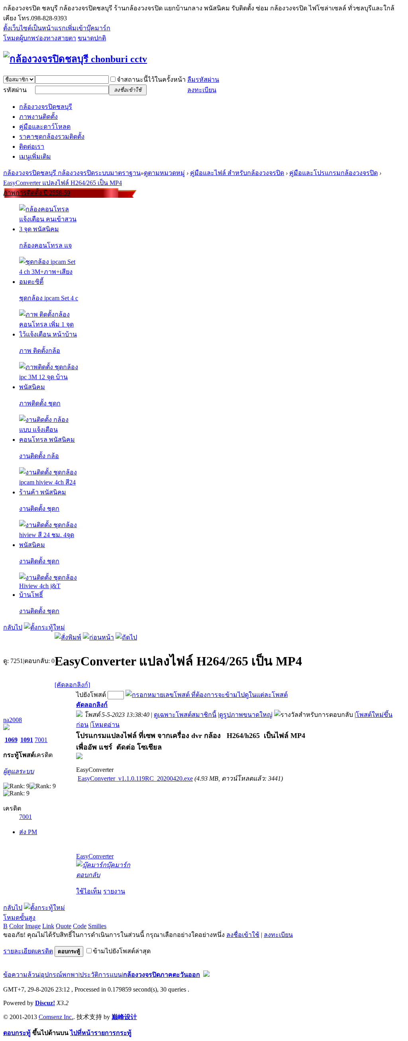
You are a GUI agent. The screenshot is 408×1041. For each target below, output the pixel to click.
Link (48, 926)
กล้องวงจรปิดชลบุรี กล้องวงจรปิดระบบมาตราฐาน (72, 172)
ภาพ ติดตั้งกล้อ (39, 350)
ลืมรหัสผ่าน (203, 79)
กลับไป (12, 627)
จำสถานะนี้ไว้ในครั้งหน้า (151, 79)
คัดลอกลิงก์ (92, 704)
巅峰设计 (124, 1016)
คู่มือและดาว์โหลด (45, 126)
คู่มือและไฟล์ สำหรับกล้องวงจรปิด (237, 172)
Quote (63, 926)
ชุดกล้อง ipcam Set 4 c (48, 298)
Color (16, 926)
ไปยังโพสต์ (91, 694)
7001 (41, 739)
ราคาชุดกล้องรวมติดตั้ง (51, 136)
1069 (11, 739)
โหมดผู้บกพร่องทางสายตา (39, 38)
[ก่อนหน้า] (98, 637)
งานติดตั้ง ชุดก (39, 508)
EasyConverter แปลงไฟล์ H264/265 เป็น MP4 (62, 182)
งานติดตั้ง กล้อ (39, 456)
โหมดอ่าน (105, 724)
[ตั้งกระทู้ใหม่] (44, 627)
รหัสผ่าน (15, 90)
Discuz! (45, 1003)
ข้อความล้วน (21, 974)
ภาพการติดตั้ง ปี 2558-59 (36, 192)
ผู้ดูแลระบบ (18, 771)
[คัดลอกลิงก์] (72, 684)
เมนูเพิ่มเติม (35, 156)
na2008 (12, 719)
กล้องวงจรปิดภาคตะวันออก (161, 974)
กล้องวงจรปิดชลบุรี (45, 106)
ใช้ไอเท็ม (89, 891)
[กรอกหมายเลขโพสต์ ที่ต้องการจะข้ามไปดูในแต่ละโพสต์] (207, 694)
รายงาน (114, 891)
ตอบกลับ (88, 875)
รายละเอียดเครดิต (28, 951)
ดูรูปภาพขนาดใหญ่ (246, 714)
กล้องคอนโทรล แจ (45, 245)
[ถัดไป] (126, 637)
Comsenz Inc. (56, 1016)
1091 (26, 739)
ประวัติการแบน (101, 974)
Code (79, 926)
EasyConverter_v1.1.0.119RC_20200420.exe (135, 778)
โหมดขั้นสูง (19, 917)
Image (33, 926)
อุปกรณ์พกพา (59, 974)
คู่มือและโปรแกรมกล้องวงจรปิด (333, 172)
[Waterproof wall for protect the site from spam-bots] (206, 974)
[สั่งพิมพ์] (68, 637)
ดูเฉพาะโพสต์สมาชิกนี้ (185, 714)
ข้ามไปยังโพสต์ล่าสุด (122, 951)
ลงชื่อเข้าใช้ (242, 934)
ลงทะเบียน (201, 90)
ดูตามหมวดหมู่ (164, 172)
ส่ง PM (28, 831)
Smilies (97, 926)
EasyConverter (95, 856)
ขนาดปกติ (92, 38)
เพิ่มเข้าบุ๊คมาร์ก (88, 28)
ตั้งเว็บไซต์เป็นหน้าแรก (34, 28)
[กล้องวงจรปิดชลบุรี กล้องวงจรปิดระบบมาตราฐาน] (75, 59)
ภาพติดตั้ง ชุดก (40, 403)
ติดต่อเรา (31, 146)
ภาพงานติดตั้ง (38, 116)
